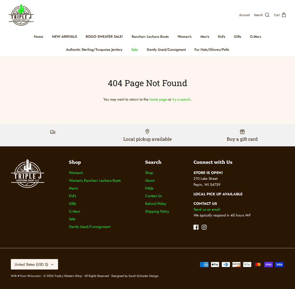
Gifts (237, 36)
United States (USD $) (31, 264)
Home (38, 36)
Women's (185, 36)
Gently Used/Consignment (89, 226)
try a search (181, 99)
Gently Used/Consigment (166, 49)
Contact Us (153, 195)
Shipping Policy (157, 211)
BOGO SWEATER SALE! (104, 36)
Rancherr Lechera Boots (150, 36)
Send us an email (206, 209)
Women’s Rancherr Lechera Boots (95, 180)
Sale (134, 49)
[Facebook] (195, 227)
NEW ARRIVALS (64, 36)
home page (158, 99)
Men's (204, 36)
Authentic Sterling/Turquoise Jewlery (94, 49)
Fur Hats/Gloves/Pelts (212, 49)
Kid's (221, 36)
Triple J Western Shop (68, 276)
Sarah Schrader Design (143, 276)
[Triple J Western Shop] (21, 15)
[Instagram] (204, 227)
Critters (255, 36)
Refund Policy (155, 203)
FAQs (149, 188)
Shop (149, 172)
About (149, 180)
